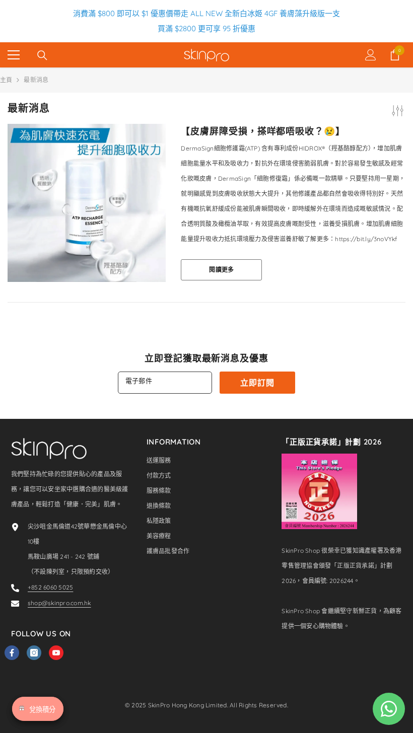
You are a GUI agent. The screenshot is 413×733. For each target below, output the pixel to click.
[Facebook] (12, 652)
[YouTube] (56, 652)
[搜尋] (42, 55)
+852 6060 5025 (50, 587)
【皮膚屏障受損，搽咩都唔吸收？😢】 (263, 131)
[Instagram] (34, 652)
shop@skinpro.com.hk (59, 603)
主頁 (6, 80)
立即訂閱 (257, 383)
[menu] (14, 55)
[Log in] (370, 54)
